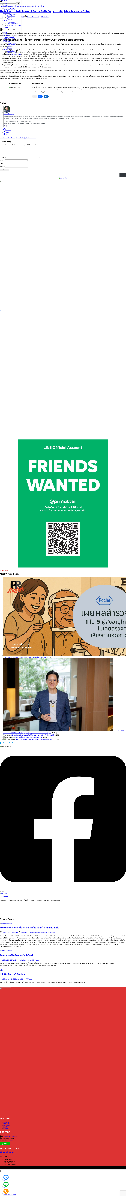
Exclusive (6, 11)
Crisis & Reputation (9, 8)
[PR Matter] (3, 893)
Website (2, 166)
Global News (11, 16)
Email (2, 163)
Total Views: (7, 1162)
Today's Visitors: (8, 1161)
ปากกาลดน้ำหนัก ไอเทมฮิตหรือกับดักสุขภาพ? (29, 737)
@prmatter (10, 1140)
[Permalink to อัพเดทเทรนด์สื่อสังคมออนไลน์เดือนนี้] (6, 950)
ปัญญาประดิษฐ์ (20, 138)
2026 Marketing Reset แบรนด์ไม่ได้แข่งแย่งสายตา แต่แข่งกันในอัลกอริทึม (33, 735)
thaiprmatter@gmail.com (10, 1136)
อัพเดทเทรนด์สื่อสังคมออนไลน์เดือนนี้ (16, 955)
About (5, 20)
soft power (4, 138)
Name (2, 160)
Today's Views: (8, 1159)
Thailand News (11, 14)
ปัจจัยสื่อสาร (11, 138)
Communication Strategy (39, 932)
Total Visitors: (7, 1164)
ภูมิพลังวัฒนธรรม (30, 138)
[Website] (6, 126)
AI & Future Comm (9, 10)
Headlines (6, 13)
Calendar (6, 1122)
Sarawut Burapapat (33, 17)
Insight (5, 5)
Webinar (9, 19)
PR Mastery (7, 6)
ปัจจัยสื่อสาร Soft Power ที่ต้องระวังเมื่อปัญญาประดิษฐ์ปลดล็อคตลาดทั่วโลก (22, 6)
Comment (3, 157)
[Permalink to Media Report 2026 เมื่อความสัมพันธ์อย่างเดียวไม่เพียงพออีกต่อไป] (6, 923)
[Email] (5, 126)
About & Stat (10, 22)
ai (0, 138)
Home (5, 3)
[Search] (122, 175)
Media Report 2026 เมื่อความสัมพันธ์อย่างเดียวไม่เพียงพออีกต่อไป (35, 739)
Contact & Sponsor (12, 23)
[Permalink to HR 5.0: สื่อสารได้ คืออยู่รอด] (1, 970)
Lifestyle (9, 17)
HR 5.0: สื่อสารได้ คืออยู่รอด (12, 974)
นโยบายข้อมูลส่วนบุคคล (14, 25)
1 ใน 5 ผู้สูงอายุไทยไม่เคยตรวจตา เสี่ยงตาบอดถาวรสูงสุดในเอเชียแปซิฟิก (25, 657)
